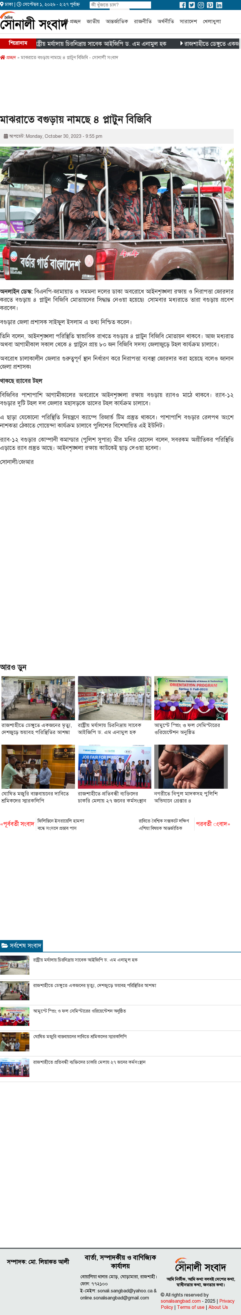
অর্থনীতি (166, 21)
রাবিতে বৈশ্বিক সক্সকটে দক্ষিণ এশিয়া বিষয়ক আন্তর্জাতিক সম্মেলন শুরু (184, 825)
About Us (218, 1307)
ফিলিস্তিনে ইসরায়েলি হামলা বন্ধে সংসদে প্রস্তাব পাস (42, 824)
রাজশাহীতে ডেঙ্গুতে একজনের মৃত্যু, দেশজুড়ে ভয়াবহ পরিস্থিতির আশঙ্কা (94, 986)
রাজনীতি (143, 21)
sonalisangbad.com (181, 1301)
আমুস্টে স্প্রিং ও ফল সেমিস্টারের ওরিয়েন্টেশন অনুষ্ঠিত (79, 1011)
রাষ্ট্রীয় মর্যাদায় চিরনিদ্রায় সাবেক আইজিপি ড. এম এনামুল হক (79, 44)
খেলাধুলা (212, 21)
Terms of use (191, 1307)
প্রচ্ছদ (75, 21)
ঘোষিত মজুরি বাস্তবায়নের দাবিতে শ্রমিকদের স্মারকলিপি (80, 1037)
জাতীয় (93, 21)
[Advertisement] (107, 89)
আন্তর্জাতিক (117, 21)
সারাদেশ (188, 21)
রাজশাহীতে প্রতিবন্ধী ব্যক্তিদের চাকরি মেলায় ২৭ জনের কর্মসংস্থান (89, 1062)
